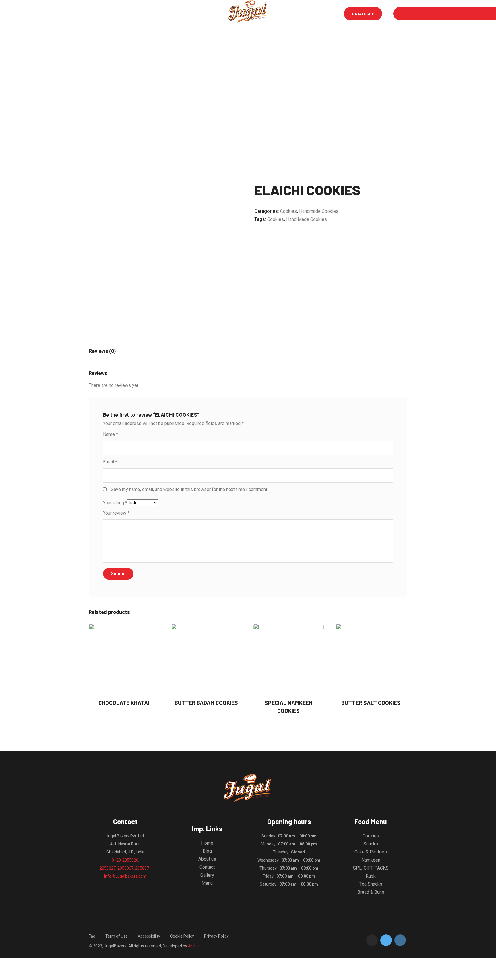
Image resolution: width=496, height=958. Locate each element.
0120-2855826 (125, 860)
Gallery (182, 13)
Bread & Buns (370, 892)
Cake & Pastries (370, 852)
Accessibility (149, 936)
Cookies (288, 211)
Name (110, 434)
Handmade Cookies (318, 211)
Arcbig (194, 946)
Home (94, 13)
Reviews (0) (102, 351)
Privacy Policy (216, 936)
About (136, 13)
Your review (116, 513)
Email (110, 462)
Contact (207, 867)
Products (211, 13)
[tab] (102, 351)
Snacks (370, 844)
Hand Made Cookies (306, 219)
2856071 (143, 868)
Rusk (371, 876)
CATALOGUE (363, 13)
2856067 (125, 868)
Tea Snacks (370, 884)
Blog (159, 13)
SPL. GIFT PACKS (371, 868)
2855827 (108, 868)
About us (207, 859)
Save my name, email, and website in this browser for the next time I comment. (189, 489)
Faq (92, 936)
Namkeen (370, 860)
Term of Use (116, 936)
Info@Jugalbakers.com (125, 876)
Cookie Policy (182, 936)
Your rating (115, 502)
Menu (114, 13)
